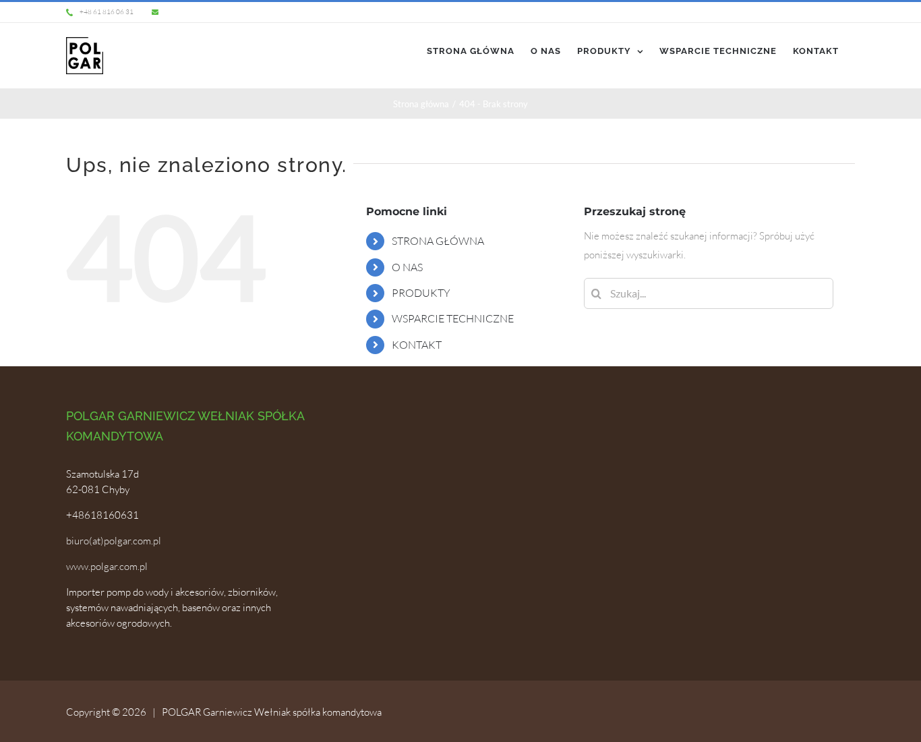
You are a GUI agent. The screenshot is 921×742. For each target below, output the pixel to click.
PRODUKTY (421, 292)
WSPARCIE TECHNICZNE (453, 318)
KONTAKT (417, 344)
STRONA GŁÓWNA (438, 241)
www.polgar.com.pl (107, 566)
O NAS (407, 267)
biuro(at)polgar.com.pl (113, 540)
